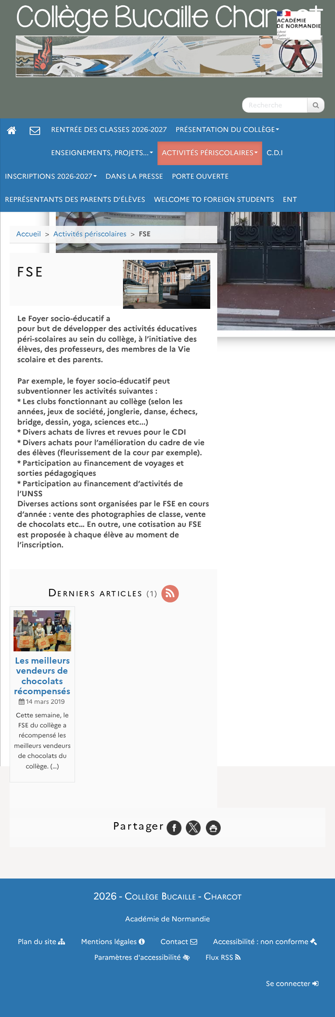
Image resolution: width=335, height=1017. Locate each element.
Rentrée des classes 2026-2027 (109, 130)
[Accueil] (11, 130)
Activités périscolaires (207, 153)
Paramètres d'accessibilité (138, 958)
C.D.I (275, 153)
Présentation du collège (225, 130)
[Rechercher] (316, 105)
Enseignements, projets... (100, 153)
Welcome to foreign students (214, 200)
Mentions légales (110, 942)
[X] (193, 827)
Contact (175, 942)
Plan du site (38, 942)
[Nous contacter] (35, 130)
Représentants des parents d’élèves (75, 200)
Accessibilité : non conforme (261, 942)
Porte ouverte (200, 177)
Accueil (28, 234)
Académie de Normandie (167, 919)
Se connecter (289, 984)
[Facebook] (174, 827)
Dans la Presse (134, 177)
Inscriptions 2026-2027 (48, 177)
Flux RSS (220, 958)
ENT (290, 200)
